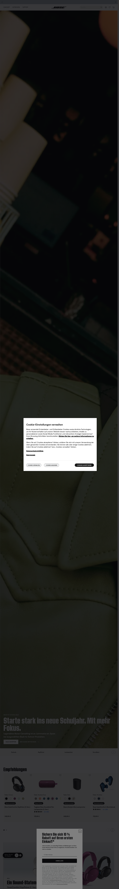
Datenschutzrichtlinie (34, 451)
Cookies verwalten (34, 465)
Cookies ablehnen (51, 465)
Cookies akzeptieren (84, 465)
